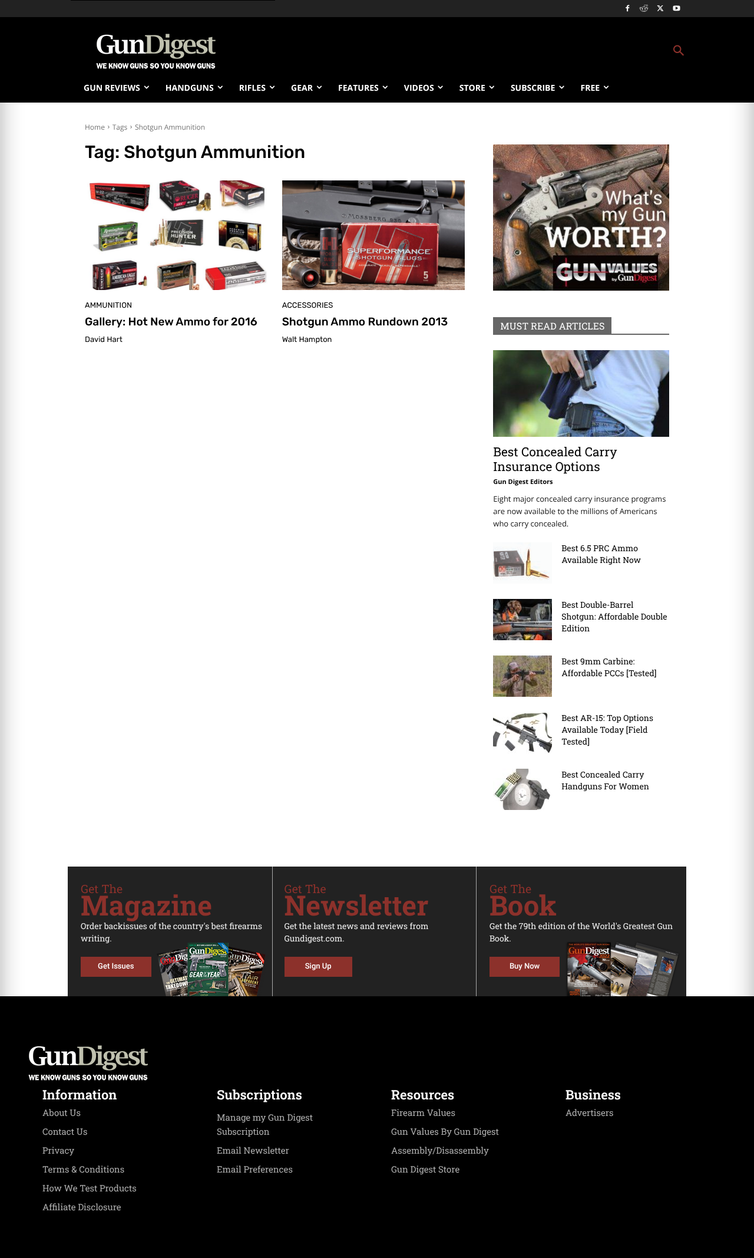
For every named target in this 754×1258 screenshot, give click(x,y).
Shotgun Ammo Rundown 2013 (365, 321)
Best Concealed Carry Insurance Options (555, 459)
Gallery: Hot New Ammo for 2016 (171, 321)
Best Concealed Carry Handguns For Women (605, 780)
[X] (660, 9)
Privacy (58, 1151)
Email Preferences (255, 1169)
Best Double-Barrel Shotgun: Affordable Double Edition (614, 616)
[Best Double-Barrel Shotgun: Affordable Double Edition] (522, 619)
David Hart (104, 339)
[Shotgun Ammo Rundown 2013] (373, 235)
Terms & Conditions (83, 1169)
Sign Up (318, 966)
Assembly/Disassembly (440, 1151)
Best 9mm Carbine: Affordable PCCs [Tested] (608, 667)
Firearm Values (423, 1113)
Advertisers (590, 1113)
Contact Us (64, 1132)
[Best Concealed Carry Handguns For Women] (522, 789)
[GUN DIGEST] (377, 1063)
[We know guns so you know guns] (156, 51)
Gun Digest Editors (523, 481)
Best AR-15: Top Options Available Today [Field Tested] (607, 729)
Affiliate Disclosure (81, 1207)
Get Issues (116, 966)
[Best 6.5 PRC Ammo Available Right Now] (522, 563)
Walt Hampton (307, 339)
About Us (61, 1113)
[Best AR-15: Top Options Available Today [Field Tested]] (522, 732)
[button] (472, 51)
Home (95, 127)
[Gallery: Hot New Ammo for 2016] (176, 235)
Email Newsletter (253, 1151)
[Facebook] (627, 9)
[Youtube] (676, 9)
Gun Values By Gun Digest (445, 1132)
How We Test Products (89, 1188)
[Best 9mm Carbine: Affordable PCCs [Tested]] (522, 676)
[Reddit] (644, 9)
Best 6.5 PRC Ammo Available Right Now (601, 553)
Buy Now (525, 966)
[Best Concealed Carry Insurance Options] (581, 393)
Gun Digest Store (425, 1169)
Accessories (307, 305)
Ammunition (108, 305)
